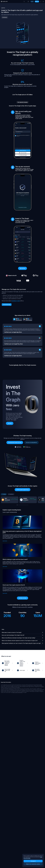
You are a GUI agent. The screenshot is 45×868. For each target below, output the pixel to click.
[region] (33, 860)
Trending (4, 494)
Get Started (4, 17)
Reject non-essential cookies (33, 864)
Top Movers (11, 494)
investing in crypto (15, 300)
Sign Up (36, 1)
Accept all (33, 861)
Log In (32, 1)
